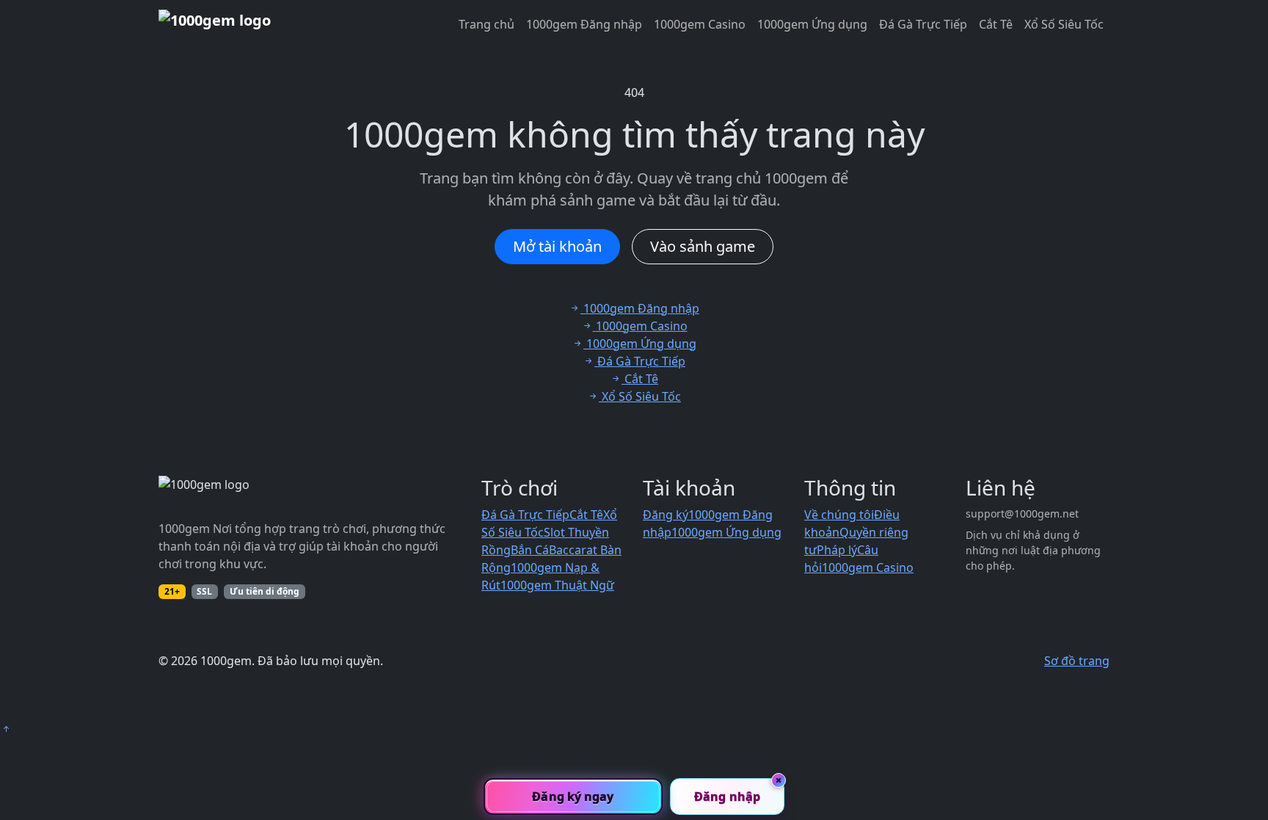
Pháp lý (837, 550)
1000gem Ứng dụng (812, 24)
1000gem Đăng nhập (584, 24)
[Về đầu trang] (6, 729)
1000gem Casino (700, 24)
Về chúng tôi (839, 515)
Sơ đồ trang (1077, 661)
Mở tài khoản (557, 246)
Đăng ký (665, 515)
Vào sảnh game (702, 246)
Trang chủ (486, 24)
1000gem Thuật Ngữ (557, 585)
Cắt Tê (996, 24)
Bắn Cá (530, 550)
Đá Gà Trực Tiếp (923, 24)
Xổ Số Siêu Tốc (1064, 24)
